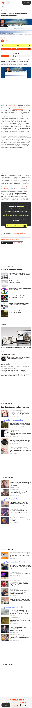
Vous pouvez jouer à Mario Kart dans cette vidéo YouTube (20, 574)
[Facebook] (16, 702)
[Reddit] (18, 702)
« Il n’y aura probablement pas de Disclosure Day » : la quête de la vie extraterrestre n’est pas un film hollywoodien (19, 612)
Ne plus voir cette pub (7, 266)
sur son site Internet (18, 109)
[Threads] (25, 702)
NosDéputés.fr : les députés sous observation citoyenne (18, 281)
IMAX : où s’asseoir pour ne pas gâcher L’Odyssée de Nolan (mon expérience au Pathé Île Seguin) (15, 374)
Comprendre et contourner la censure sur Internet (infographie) (19, 311)
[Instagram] (14, 702)
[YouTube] (7, 702)
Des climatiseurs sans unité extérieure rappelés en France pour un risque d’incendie (20, 555)
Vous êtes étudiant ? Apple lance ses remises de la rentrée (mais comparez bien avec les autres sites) (20, 425)
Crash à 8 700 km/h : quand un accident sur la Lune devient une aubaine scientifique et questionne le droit (20, 503)
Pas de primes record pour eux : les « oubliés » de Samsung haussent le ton (20, 601)
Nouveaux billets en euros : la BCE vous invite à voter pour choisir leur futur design (15, 367)
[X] (11, 702)
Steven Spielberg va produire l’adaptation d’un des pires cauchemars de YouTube (18, 629)
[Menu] (8, 3)
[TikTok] (9, 702)
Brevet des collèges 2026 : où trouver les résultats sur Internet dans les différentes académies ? (20, 592)
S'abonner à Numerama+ (15, 225)
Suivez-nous (5, 56)
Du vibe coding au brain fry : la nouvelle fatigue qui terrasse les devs (15, 363)
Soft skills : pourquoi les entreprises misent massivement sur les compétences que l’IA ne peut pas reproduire (20, 492)
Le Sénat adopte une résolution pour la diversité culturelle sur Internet (19, 304)
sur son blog (11, 105)
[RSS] (21, 702)
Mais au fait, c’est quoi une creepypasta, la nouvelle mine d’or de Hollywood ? (20, 620)
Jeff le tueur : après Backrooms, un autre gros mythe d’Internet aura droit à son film (20, 433)
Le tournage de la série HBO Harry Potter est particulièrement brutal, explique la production (14, 371)
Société (5, 10)
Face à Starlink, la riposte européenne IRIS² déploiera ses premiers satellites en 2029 (20, 450)
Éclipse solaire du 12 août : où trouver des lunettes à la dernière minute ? (18, 357)
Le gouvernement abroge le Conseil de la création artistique (20, 289)
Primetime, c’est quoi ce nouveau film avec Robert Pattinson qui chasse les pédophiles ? (20, 484)
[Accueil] (3, 3)
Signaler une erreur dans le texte (10, 239)
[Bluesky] (23, 702)
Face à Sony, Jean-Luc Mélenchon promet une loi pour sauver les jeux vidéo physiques (19, 637)
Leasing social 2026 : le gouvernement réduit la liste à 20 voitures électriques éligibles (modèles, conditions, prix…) (20, 566)
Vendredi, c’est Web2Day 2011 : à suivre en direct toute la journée (19, 296)
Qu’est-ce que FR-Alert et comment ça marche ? (20, 519)
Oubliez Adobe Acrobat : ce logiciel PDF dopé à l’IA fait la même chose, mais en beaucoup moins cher (19, 275)
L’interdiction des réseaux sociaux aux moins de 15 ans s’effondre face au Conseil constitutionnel (20, 413)
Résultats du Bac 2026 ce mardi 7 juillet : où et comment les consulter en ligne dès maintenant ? (20, 583)
